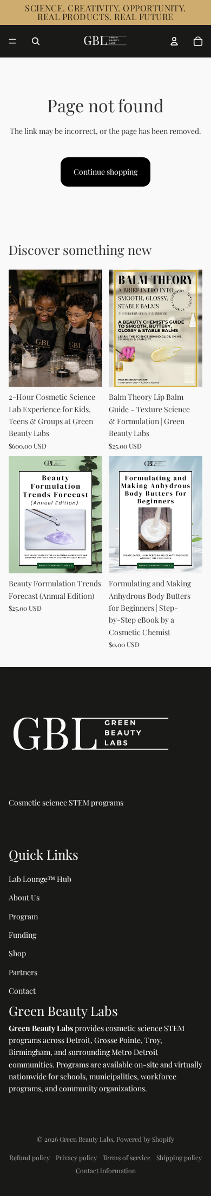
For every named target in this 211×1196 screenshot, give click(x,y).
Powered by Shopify (145, 1139)
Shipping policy (179, 1157)
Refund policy (29, 1157)
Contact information (106, 1170)
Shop (17, 953)
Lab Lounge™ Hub (40, 879)
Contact (22, 991)
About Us (24, 897)
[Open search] (36, 41)
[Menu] (12, 41)
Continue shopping (105, 172)
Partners (23, 972)
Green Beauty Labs (86, 1139)
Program (23, 916)
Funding (22, 935)
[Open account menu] (174, 41)
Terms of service (126, 1157)
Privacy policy (76, 1157)
